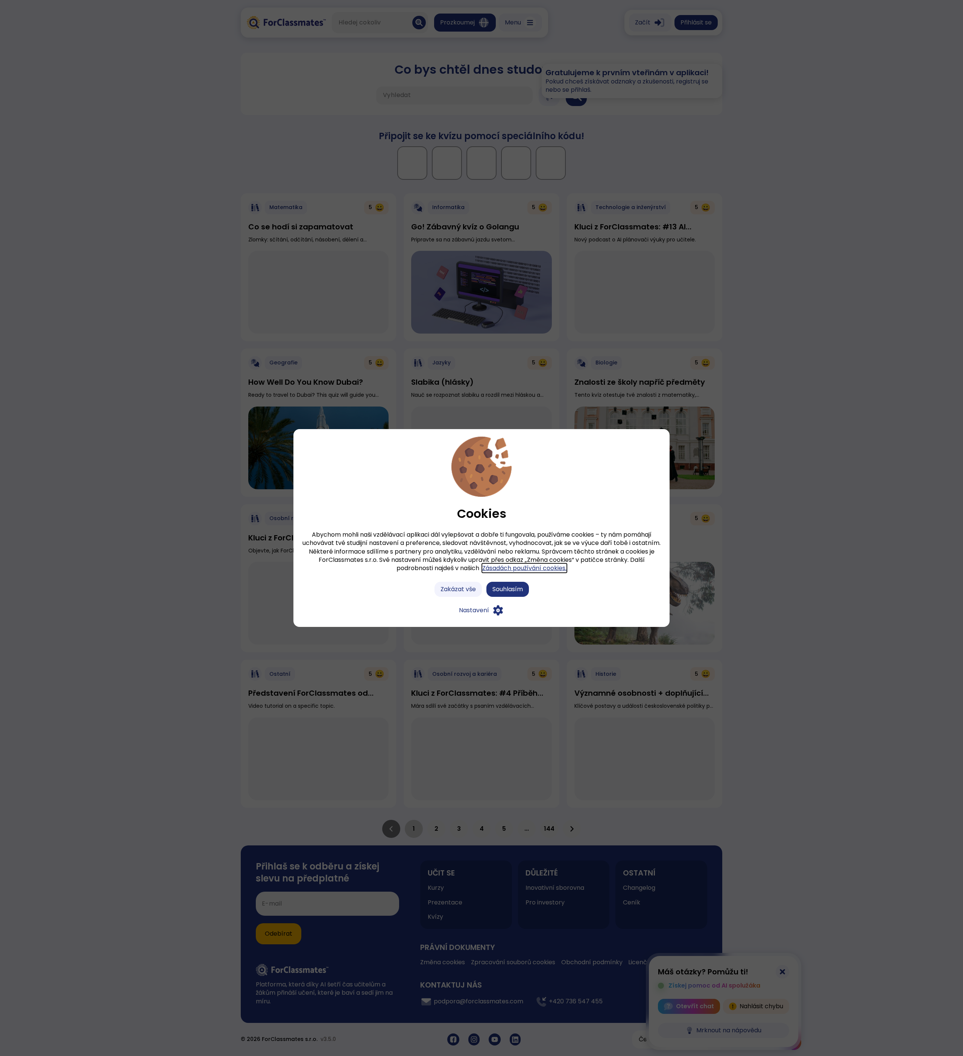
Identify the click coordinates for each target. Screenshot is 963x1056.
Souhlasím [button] (507, 589)
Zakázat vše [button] (458, 589)
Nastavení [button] (474, 610)
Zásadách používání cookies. (524, 568)
